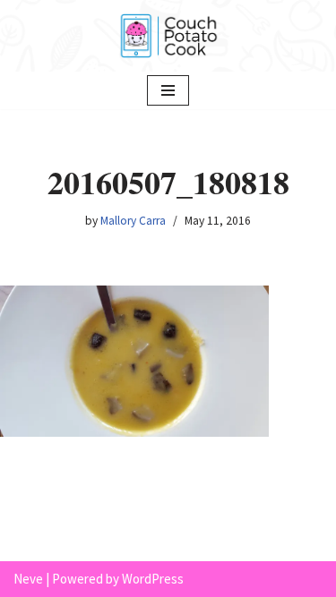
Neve (28, 578)
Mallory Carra (133, 220)
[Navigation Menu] (168, 90)
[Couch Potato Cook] (168, 36)
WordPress (153, 578)
